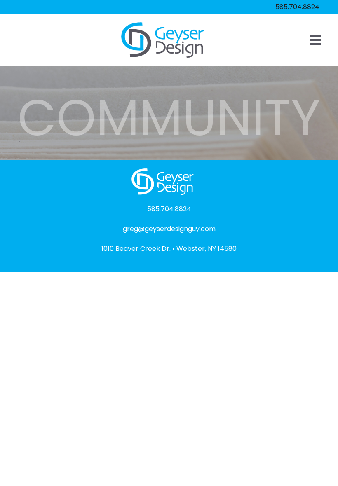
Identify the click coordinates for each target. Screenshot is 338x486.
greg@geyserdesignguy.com (169, 229)
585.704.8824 (297, 7)
